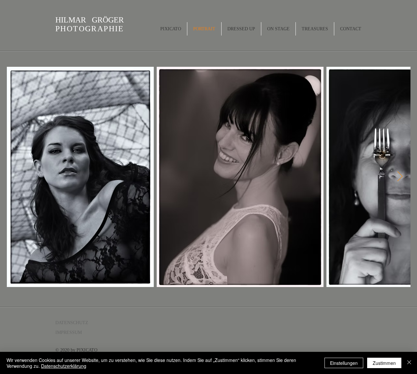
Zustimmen (384, 363)
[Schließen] (409, 363)
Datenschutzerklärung (63, 366)
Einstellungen (344, 363)
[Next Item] (399, 176)
